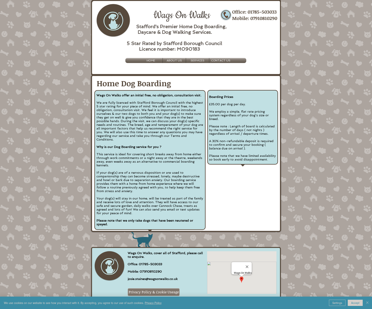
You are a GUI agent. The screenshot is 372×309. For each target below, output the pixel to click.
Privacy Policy (153, 303)
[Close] (367, 303)
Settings (337, 303)
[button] (197, 60)
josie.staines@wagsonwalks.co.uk (153, 279)
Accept (355, 303)
